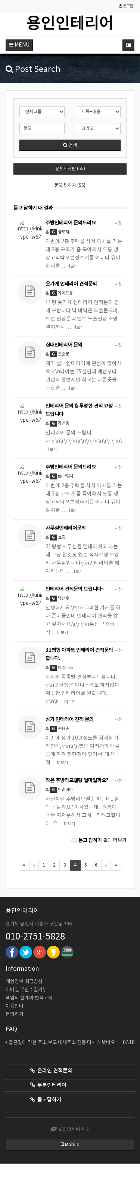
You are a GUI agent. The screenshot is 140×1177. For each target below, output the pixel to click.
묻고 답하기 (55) (70, 185)
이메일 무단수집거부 (26, 990)
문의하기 (15, 1014)
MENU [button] (21, 45)
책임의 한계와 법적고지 (29, 998)
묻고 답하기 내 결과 (33, 208)
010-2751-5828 (35, 937)
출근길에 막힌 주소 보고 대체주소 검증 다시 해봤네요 (71, 1043)
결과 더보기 (102, 840)
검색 (72, 145)
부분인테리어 (50, 1085)
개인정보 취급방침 (24, 982)
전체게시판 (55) (70, 168)
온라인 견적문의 (53, 1071)
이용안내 (15, 1006)
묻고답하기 (48, 1100)
